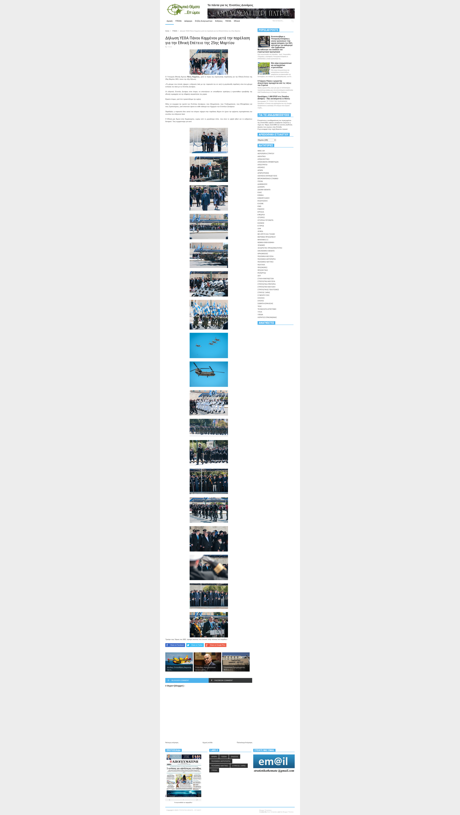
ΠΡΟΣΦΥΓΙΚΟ (263, 270)
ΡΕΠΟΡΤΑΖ (262, 273)
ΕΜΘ (259, 206)
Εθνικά (237, 21)
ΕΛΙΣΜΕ (261, 203)
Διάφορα (188, 21)
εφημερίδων (189, 802)
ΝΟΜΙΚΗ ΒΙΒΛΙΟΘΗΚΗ (266, 242)
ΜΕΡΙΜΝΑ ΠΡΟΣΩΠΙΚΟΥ (267, 237)
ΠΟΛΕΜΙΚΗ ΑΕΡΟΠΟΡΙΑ (267, 259)
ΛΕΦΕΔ (260, 231)
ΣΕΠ (259, 276)
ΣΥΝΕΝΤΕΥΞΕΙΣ (263, 295)
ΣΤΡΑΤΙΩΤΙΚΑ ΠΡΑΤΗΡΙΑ (267, 284)
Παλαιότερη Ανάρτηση (244, 742)
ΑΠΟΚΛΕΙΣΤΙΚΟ (263, 159)
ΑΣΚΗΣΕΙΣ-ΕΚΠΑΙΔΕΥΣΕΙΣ (267, 176)
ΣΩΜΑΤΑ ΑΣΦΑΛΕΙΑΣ (265, 303)
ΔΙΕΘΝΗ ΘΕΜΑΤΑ (264, 190)
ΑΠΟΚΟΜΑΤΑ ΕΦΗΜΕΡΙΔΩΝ (268, 162)
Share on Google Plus (217, 645)
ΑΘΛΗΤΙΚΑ (262, 156)
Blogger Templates (265, 810)
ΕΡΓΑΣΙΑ (261, 212)
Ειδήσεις (219, 21)
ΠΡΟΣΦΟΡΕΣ (262, 267)
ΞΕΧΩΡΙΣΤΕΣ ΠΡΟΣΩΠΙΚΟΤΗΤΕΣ (270, 248)
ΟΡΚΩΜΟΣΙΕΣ (263, 254)
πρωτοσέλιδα (180, 802)
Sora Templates (272, 812)
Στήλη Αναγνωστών (203, 21)
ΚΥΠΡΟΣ (261, 226)
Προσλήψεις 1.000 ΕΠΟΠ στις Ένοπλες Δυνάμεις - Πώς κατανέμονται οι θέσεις (274, 97)
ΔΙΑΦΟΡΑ (261, 187)
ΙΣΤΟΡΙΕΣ (261, 217)
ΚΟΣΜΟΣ (261, 223)
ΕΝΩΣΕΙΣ (261, 209)
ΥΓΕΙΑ (260, 312)
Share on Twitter (197, 645)
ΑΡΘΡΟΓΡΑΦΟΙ (263, 173)
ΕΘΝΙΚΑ (261, 195)
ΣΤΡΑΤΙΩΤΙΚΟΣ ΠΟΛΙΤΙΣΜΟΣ (268, 290)
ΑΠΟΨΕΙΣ (261, 167)
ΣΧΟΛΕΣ (261, 301)
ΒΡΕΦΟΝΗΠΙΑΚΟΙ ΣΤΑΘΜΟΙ (268, 178)
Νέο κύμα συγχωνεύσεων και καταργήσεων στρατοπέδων (281, 65)
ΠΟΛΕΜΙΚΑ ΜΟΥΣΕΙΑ (265, 256)
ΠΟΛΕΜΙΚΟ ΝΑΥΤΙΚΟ (265, 262)
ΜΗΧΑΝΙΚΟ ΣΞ (263, 240)
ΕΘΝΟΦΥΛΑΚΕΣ (264, 198)
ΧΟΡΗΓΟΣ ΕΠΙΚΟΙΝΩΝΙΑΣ (267, 317)
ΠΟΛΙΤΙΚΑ (261, 265)
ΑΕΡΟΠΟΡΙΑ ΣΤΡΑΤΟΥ (266, 153)
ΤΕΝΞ (260, 306)
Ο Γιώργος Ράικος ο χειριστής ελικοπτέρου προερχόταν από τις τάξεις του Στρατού (274, 83)
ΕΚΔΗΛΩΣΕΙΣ (263, 201)
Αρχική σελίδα (208, 742)
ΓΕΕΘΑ (228, 21)
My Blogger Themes (286, 812)
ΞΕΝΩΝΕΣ (261, 245)
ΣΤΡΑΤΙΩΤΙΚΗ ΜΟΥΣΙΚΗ (266, 287)
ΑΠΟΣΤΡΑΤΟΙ (262, 165)
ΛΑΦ (259, 229)
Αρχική (169, 21)
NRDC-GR (261, 151)
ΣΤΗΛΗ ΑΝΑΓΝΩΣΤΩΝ (266, 279)
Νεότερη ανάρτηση (171, 742)
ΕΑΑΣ (260, 192)
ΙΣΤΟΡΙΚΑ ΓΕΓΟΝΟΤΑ (265, 220)
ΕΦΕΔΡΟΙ (261, 215)
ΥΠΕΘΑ (178, 21)
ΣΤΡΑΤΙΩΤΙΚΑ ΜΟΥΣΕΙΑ (266, 281)
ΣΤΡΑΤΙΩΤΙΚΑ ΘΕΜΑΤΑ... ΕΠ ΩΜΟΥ (189, 810)
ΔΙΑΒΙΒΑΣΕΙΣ (262, 184)
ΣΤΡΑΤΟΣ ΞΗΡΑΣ (264, 292)
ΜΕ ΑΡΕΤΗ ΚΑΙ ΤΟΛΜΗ (266, 234)
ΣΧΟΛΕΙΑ (261, 298)
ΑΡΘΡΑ (260, 170)
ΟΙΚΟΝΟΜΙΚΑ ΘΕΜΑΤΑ (266, 251)
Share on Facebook (177, 645)
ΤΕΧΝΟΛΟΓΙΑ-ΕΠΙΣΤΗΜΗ (267, 309)
